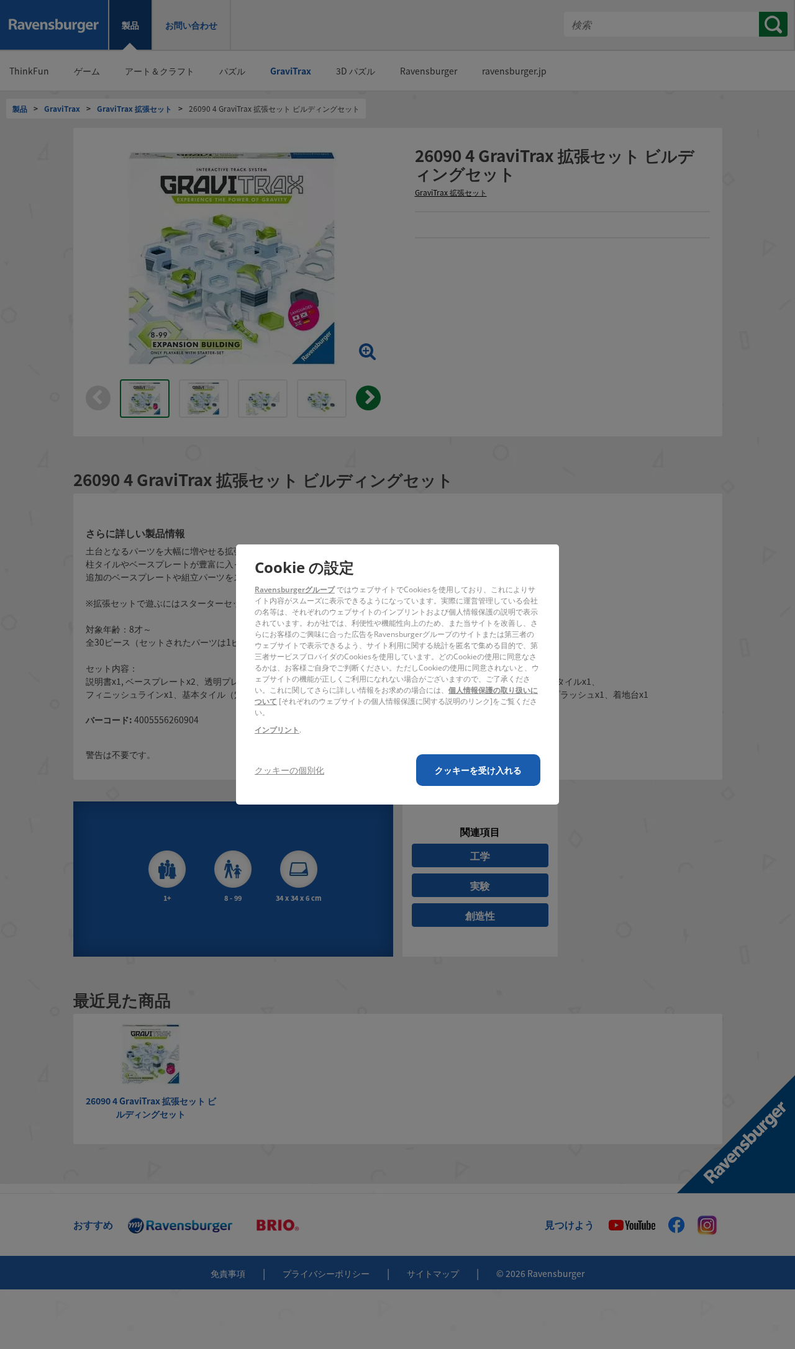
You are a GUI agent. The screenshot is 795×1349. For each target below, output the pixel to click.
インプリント (277, 729)
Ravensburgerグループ (295, 589)
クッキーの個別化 (289, 770)
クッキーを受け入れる (478, 770)
